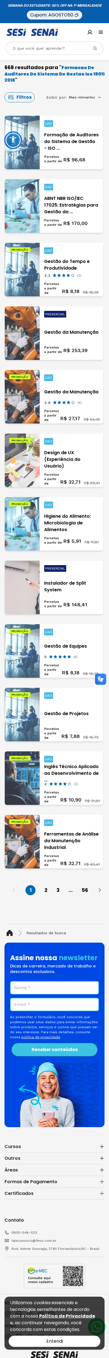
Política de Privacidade (67, 1316)
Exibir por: (56, 97)
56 (85, 890)
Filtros (24, 97)
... (70, 890)
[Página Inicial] (11, 933)
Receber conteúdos (55, 1049)
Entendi (54, 1341)
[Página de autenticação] (90, 32)
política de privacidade (40, 1037)
